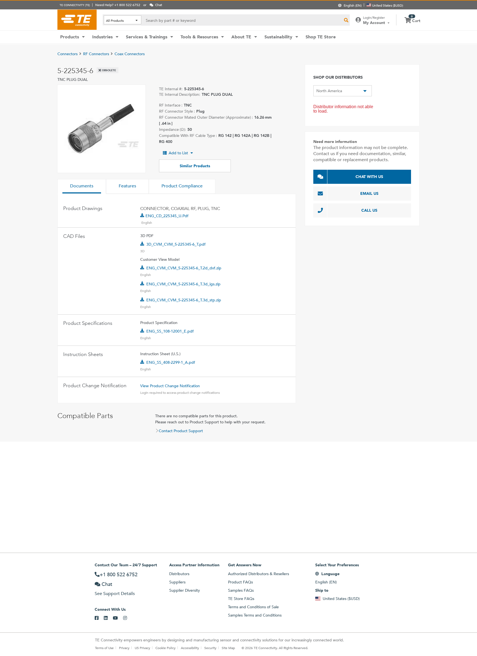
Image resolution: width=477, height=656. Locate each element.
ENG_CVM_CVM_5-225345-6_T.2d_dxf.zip (183, 267)
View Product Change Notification (170, 385)
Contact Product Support (181, 430)
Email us (369, 193)
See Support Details (115, 593)
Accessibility (190, 648)
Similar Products (195, 165)
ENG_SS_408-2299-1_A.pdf (170, 362)
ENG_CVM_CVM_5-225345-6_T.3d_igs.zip (183, 283)
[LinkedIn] (108, 618)
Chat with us (369, 176)
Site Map (228, 648)
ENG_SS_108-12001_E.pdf (170, 331)
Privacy (124, 648)
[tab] (81, 186)
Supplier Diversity (184, 590)
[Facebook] (99, 618)
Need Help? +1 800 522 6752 (117, 4)
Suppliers (177, 582)
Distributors (179, 573)
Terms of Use (104, 648)
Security (210, 648)
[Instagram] (127, 618)
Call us (369, 210)
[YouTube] (118, 618)
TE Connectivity (77, 19)
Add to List (178, 152)
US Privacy (142, 648)
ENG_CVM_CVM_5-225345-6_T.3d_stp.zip (183, 300)
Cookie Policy (165, 648)
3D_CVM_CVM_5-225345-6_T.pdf (176, 244)
